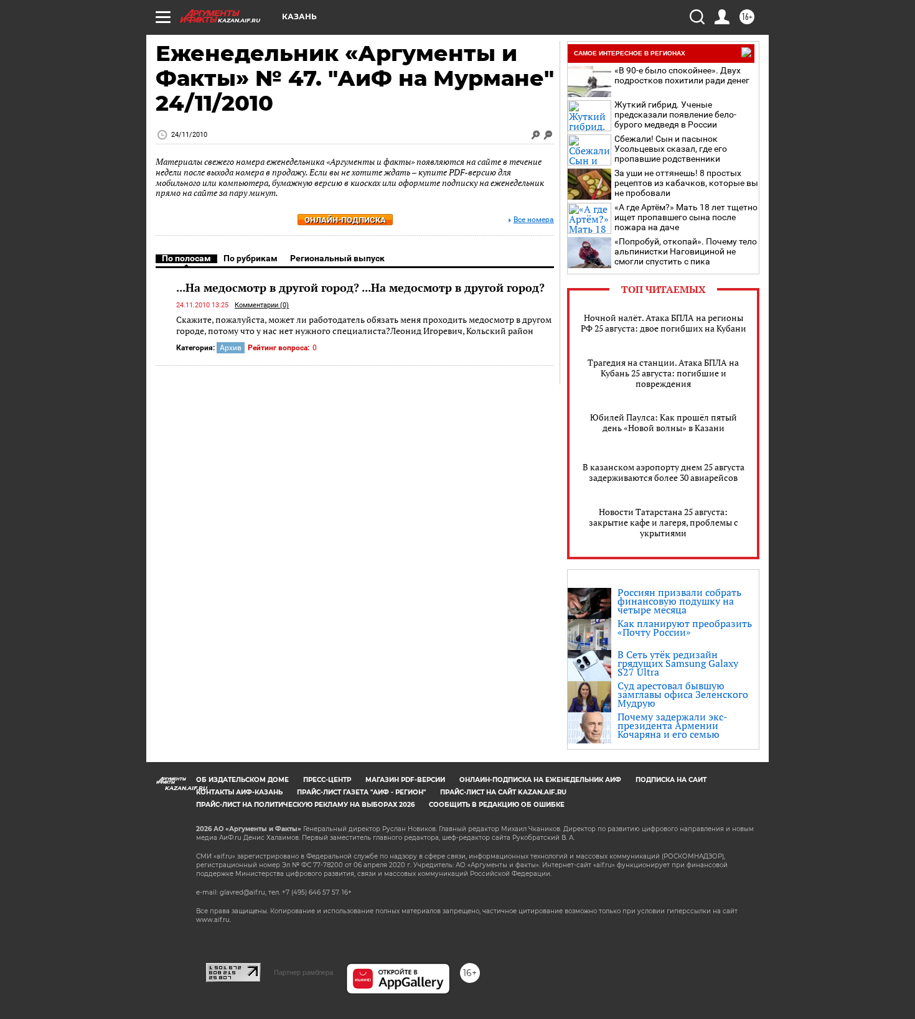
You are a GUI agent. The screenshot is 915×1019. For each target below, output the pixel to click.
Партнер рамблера (303, 972)
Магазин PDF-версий (405, 780)
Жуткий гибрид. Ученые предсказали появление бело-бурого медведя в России (675, 114)
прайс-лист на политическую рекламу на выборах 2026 (305, 805)
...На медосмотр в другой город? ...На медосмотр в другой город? (360, 287)
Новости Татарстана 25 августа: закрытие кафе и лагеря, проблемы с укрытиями (663, 522)
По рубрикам (250, 258)
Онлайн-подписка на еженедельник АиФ (540, 780)
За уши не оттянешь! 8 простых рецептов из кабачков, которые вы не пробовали (686, 183)
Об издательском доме (242, 780)
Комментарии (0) (262, 305)
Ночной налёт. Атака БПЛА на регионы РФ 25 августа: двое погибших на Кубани (663, 322)
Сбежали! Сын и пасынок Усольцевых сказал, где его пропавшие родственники (670, 149)
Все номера (534, 220)
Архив (231, 347)
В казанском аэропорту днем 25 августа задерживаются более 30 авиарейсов (663, 472)
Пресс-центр (327, 780)
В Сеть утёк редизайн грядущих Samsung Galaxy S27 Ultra (677, 663)
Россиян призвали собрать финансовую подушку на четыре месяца (679, 601)
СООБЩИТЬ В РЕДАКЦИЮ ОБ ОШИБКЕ (497, 805)
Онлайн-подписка (345, 220)
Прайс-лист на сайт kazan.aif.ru (503, 792)
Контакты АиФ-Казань (239, 792)
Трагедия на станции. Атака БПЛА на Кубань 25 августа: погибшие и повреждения (663, 373)
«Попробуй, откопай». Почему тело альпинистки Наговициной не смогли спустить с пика (685, 251)
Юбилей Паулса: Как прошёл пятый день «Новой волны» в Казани (663, 422)
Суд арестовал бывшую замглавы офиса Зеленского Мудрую (682, 694)
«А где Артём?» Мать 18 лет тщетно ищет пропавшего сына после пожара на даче (686, 217)
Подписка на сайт (671, 780)
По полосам (186, 258)
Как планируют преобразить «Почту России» (684, 627)
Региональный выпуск (337, 258)
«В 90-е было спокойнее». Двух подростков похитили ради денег (681, 75)
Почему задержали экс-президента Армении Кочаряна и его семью (672, 725)
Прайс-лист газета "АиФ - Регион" (361, 792)
